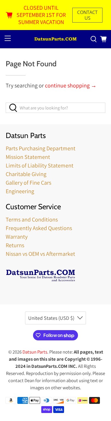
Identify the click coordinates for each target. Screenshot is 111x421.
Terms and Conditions (32, 219)
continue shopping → (70, 85)
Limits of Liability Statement (39, 165)
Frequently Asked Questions (39, 228)
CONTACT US (87, 15)
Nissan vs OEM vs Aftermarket (40, 254)
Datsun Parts (34, 352)
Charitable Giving (26, 174)
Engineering (20, 191)
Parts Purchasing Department (40, 148)
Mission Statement (28, 157)
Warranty (17, 236)
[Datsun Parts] (55, 39)
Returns (15, 245)
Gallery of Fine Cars (28, 182)
